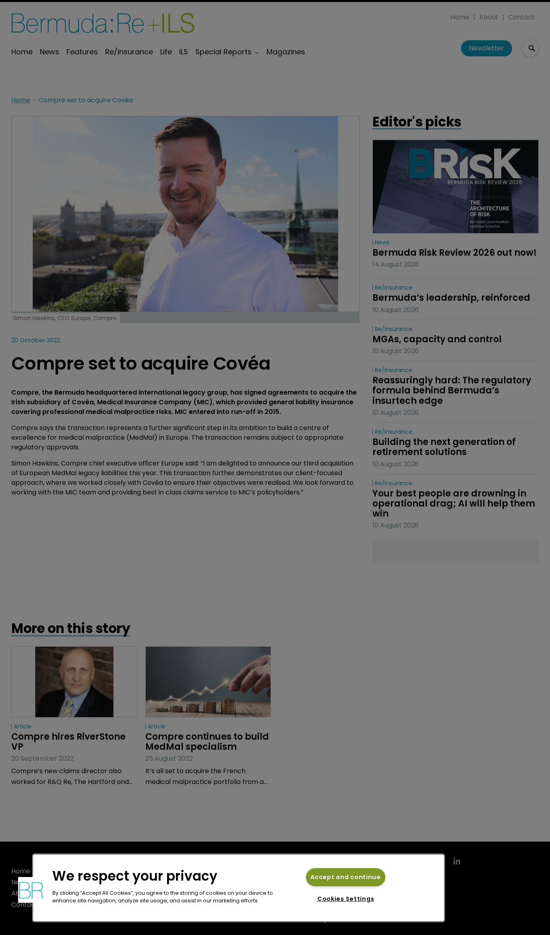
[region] (238, 888)
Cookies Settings (345, 899)
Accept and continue (345, 877)
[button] (31, 890)
